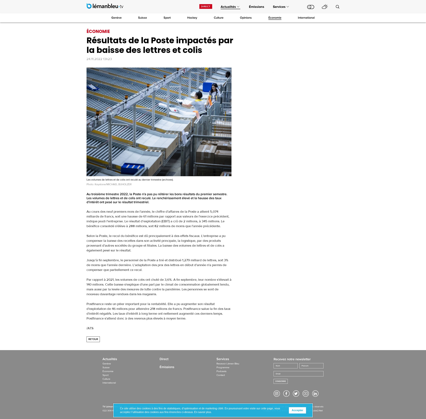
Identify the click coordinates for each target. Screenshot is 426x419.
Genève (116, 17)
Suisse (142, 17)
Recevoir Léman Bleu (227, 363)
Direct (206, 6)
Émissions (256, 7)
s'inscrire (280, 381)
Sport (167, 17)
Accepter (297, 410)
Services (279, 7)
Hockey (192, 17)
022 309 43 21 (110, 410)
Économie (274, 17)
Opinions (246, 17)
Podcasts (221, 371)
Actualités (228, 7)
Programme (222, 367)
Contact (220, 375)
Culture (218, 17)
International (306, 17)
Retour (93, 339)
